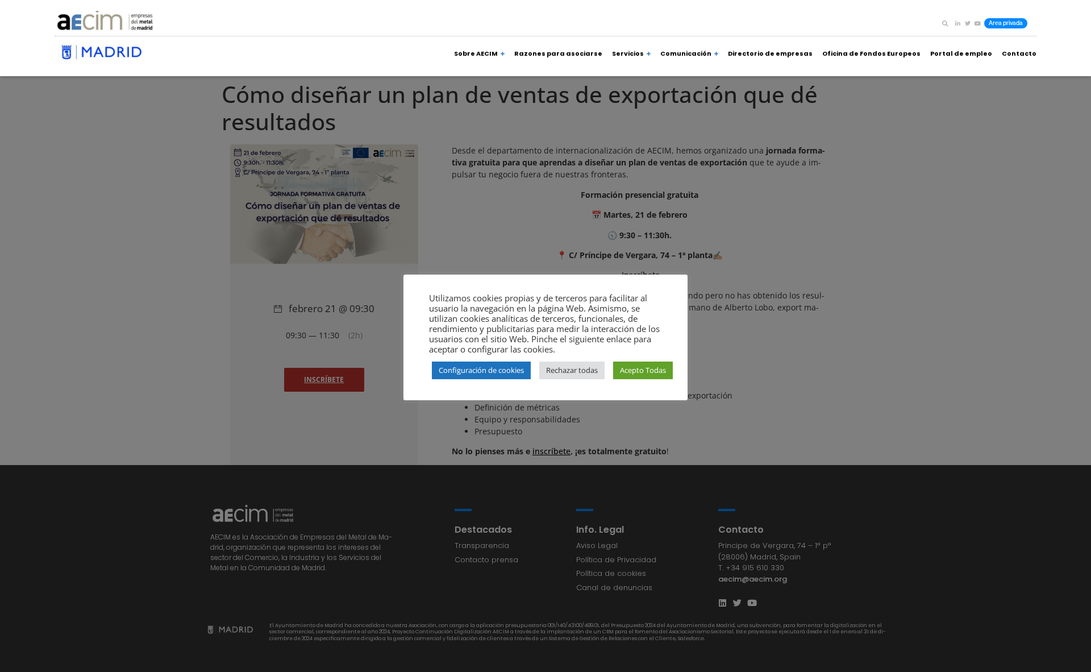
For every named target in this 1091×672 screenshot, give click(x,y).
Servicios (628, 53)
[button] (945, 23)
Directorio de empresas (770, 53)
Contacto (1019, 53)
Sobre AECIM (476, 53)
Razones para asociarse (558, 53)
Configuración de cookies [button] (481, 370)
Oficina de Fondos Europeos (871, 53)
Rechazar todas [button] (572, 370)
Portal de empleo (961, 53)
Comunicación (685, 53)
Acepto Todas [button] (643, 370)
